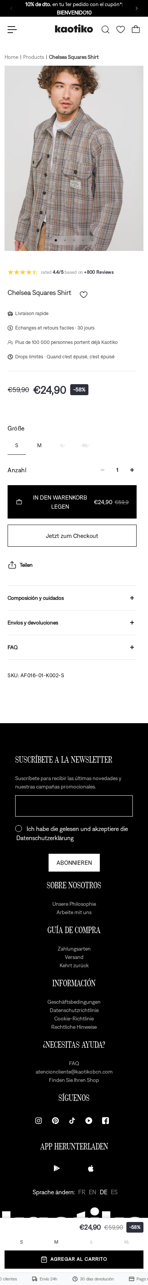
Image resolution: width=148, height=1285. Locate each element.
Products (33, 57)
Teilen (26, 565)
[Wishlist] (120, 29)
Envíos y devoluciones (33, 623)
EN (92, 1192)
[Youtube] (88, 1120)
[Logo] (74, 29)
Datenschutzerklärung (45, 837)
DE (103, 1192)
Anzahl (17, 470)
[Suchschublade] (105, 29)
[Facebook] (105, 1120)
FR (81, 1192)
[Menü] (12, 29)
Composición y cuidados (36, 598)
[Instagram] (38, 1120)
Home (11, 57)
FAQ (13, 647)
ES (114, 1192)
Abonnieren (74, 862)
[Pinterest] (55, 1120)
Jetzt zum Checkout (72, 535)
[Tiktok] (72, 1120)
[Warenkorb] (135, 29)
